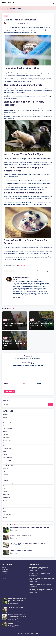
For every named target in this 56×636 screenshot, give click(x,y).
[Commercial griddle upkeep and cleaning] (6, 552)
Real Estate (6, 494)
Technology (6, 508)
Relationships (6, 497)
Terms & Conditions (7, 573)
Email (23, 383)
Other (4, 477)
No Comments (31, 23)
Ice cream (12, 270)
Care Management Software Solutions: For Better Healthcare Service (40, 590)
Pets (6, 16)
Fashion (5, 446)
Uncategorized (7, 514)
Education (5, 434)
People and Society (8, 483)
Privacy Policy (5, 571)
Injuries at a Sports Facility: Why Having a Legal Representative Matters (29, 527)
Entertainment (6, 440)
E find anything (21, 265)
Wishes (5, 517)
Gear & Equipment (7, 457)
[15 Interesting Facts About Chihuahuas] (6, 537)
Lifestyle (5, 474)
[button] (16, 297)
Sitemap (4, 578)
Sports (4, 506)
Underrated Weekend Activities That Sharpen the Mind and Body (27, 543)
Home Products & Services (9, 466)
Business (5, 417)
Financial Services (7, 448)
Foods (4, 451)
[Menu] (53, 3)
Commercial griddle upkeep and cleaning (21, 550)
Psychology (6, 491)
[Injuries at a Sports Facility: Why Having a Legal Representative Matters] (6, 530)
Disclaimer (4, 576)
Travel (4, 511)
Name (6, 383)
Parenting (5, 480)
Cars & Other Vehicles (8, 423)
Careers (5, 420)
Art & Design (6, 414)
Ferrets (6, 270)
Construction (6, 425)
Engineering (6, 437)
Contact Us (5, 569)
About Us (4, 567)
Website (39, 383)
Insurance (5, 468)
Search (6, 400)
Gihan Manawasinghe (21, 277)
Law (4, 471)
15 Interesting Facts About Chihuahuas (20, 535)
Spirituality (6, 503)
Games (5, 454)
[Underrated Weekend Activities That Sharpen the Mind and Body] (6, 545)
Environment (6, 443)
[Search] (50, 404)
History (5, 463)
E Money (5, 431)
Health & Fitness (7, 460)
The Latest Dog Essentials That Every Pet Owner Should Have (14, 343)
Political (5, 488)
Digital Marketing (7, 428)
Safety (5, 500)
